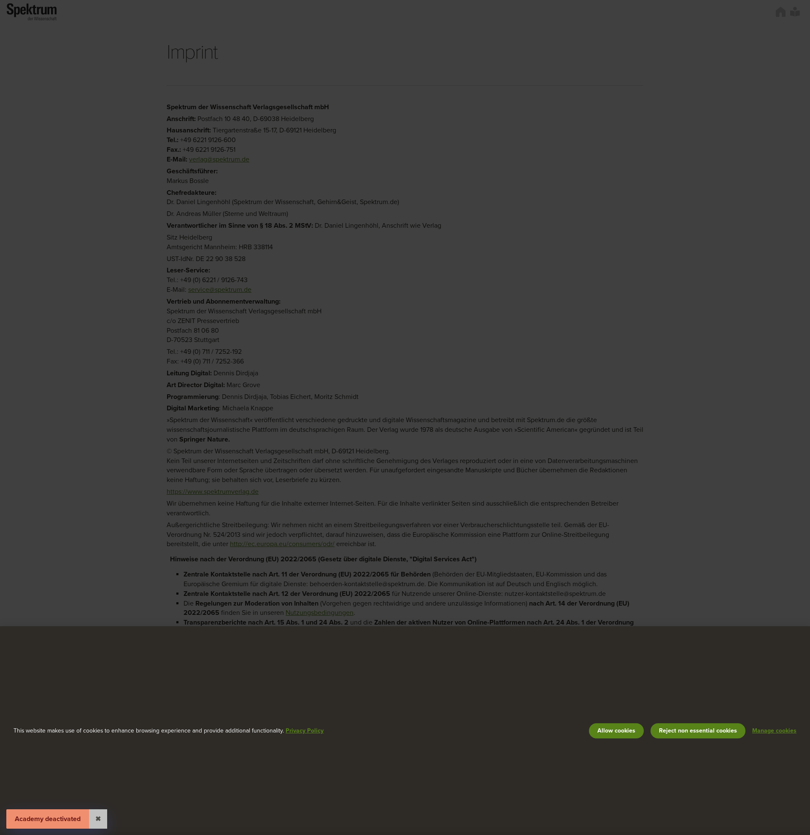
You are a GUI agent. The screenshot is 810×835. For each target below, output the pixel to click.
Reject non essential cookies (698, 730)
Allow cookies (616, 730)
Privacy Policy (305, 730)
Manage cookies (774, 730)
